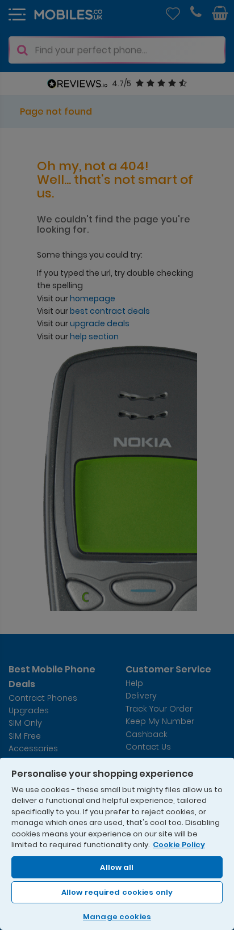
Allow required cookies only (117, 892)
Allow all (116, 867)
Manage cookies (117, 916)
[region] (117, 843)
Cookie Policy (179, 844)
